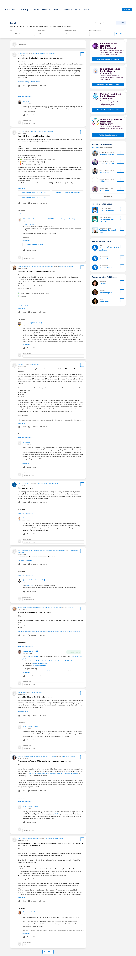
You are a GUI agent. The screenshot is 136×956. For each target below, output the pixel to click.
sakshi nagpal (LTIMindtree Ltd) (32, 323)
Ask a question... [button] (24, 44)
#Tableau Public (37, 692)
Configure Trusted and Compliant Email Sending (36, 271)
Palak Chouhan (22, 53)
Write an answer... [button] (29, 123)
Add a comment (26, 120)
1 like (23, 85)
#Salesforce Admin (46, 631)
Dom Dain (25, 101)
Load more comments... (25, 96)
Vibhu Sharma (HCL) (24, 483)
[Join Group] (122, 209)
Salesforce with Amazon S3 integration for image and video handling (44, 761)
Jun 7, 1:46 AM (21, 485)
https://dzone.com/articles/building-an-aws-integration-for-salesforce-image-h (53, 773)
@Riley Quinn (29, 224)
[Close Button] (125, 40)
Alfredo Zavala (22, 692)
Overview (36, 9)
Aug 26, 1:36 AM (22, 133)
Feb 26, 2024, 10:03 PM (24, 758)
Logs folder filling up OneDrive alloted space (35, 697)
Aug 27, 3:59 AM (22, 366)
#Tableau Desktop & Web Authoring (44, 53)
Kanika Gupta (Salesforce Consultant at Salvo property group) (37, 756)
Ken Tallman (21, 364)
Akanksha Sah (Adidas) (29, 912)
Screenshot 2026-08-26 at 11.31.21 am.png (35, 197)
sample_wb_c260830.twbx (35, 244)
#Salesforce (76, 631)
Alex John (25, 518)
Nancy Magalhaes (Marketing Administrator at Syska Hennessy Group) (39, 608)
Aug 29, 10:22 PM (22, 268)
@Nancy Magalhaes (32, 656)
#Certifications (57, 631)
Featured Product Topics (70, 30)
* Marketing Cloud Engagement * (55, 838)
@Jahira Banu (29, 585)
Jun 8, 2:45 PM (21, 55)
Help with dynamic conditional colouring (34, 136)
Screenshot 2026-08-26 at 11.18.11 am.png (35, 192)
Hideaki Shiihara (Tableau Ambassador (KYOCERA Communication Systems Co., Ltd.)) (48, 219)
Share (42, 86)
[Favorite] (82, 54)
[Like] (19, 85)
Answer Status (41, 30)
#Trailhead (69, 608)
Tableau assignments (26, 488)
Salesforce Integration (68, 756)
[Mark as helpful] (24, 676)
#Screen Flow (35, 364)
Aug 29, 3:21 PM (22, 554)
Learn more (95, 147)
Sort (11, 30)
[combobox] (22, 32)
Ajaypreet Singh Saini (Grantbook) (32, 580)
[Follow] (118, 153)
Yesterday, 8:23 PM (22, 610)
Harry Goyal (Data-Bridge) (30, 726)
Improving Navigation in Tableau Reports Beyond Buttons (40, 58)
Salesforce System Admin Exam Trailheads (34, 612)
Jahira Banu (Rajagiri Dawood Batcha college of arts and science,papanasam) (41, 550)
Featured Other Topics (94, 30)
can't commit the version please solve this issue (36, 557)
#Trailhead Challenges (66, 266)
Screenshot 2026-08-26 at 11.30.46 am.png (69, 192)
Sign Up (127, 9)
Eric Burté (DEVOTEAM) (29, 651)
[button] (108, 59)
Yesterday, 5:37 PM (22, 694)
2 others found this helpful (35, 676)
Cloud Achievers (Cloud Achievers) (28, 838)
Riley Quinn (21, 131)
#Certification (67, 631)
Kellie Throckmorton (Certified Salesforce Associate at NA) (35, 266)
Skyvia (56, 814)
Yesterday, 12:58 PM (23, 840)
